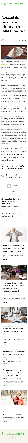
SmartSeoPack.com (19, 437)
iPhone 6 (9, 167)
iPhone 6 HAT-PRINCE (18, 167)
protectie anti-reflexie (8, 168)
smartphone (18, 168)
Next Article (4, 211)
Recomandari (11, 13)
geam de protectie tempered (17, 165)
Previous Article (7, 196)
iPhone (4, 167)
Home (3, 13)
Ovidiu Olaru (7, 39)
